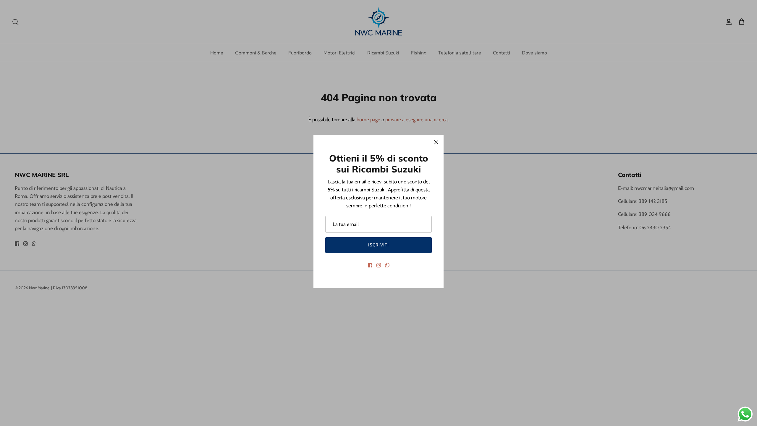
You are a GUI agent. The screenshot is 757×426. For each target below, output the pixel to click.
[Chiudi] (436, 142)
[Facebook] (370, 265)
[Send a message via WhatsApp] (745, 414)
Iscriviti (378, 245)
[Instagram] (378, 265)
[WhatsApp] (387, 265)
